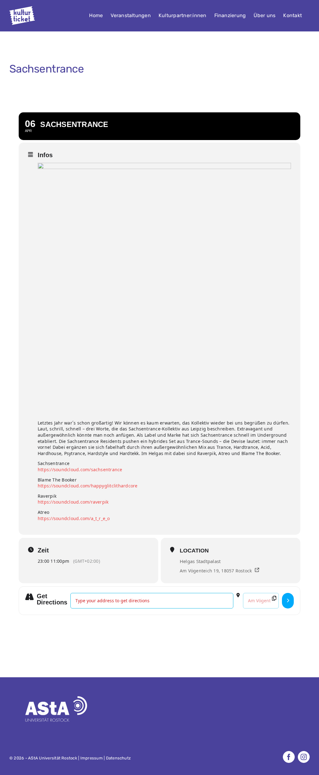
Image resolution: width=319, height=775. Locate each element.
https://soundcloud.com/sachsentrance (80, 469)
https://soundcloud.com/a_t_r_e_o (74, 518)
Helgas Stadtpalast (200, 561)
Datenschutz (118, 758)
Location (194, 550)
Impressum (91, 758)
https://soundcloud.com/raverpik (73, 502)
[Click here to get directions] (288, 600)
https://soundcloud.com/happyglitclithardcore (88, 486)
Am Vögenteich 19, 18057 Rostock (216, 571)
